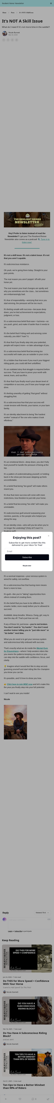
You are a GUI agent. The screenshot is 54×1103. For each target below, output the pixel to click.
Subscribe (27, 557)
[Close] (49, 536)
